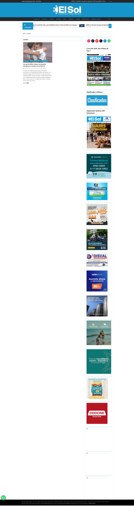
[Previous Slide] (109, 1)
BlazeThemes (92, 503)
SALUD (64, 19)
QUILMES (78, 19)
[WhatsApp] (109, 40)
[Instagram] (88, 40)
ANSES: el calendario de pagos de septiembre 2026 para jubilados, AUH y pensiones (76, 25)
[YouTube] (96, 40)
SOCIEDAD (58, 19)
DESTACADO (32, 61)
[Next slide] (111, 1)
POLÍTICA (51, 19)
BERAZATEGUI (85, 19)
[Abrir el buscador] (109, 19)
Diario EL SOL (27, 68)
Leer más (25, 83)
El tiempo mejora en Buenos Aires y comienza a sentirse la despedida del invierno (88, 1)
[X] (100, 40)
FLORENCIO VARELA (96, 19)
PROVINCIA (44, 19)
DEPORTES (71, 19)
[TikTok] (92, 40)
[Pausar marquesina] (110, 26)
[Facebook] (105, 40)
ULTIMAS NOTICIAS (44, 61)
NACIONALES (36, 19)
